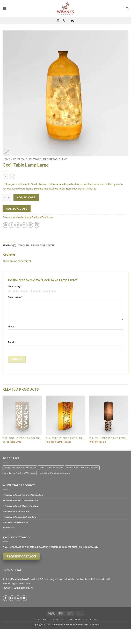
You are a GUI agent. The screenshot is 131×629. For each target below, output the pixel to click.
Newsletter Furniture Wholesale (54, 473)
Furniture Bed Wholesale (51, 467)
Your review (15, 296)
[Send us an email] (12, 598)
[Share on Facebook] (12, 225)
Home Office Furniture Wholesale (82, 467)
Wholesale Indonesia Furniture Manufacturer (23, 495)
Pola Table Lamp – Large (58, 441)
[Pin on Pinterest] (30, 225)
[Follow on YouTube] (24, 598)
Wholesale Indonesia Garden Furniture (20, 500)
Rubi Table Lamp (97, 441)
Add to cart (26, 197)
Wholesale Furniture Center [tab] (36, 245)
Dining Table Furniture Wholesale (20, 467)
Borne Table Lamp (12, 441)
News (78, 619)
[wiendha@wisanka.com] (58, 20)
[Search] (127, 8)
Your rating (14, 286)
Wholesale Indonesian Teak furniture (19, 517)
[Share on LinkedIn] (36, 225)
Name (12, 326)
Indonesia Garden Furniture (15, 522)
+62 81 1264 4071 (22, 587)
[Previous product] (12, 176)
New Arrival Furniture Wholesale (20, 473)
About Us (48, 619)
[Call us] (18, 598)
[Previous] (2, 422)
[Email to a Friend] (24, 225)
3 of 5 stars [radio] (23, 291)
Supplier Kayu (9, 527)
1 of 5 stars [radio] (9, 291)
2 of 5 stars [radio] (15, 291)
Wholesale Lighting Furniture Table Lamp (40, 159)
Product (61, 619)
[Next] (128, 422)
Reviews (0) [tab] (9, 245)
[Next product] (5, 176)
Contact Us (90, 619)
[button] (5, 8)
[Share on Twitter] (18, 225)
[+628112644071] (64, 20)
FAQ (71, 619)
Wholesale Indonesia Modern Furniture (20, 506)
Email (12, 342)
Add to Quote (16, 208)
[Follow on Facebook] (6, 598)
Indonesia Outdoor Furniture (16, 511)
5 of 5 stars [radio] (49, 291)
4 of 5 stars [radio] (35, 291)
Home (6, 159)
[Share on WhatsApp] (6, 225)
